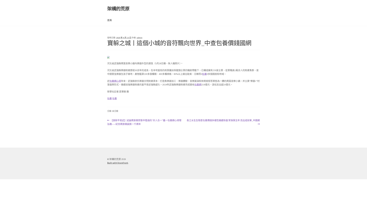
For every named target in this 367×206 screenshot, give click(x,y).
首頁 (109, 20)
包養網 (197, 84)
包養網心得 (115, 81)
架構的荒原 (118, 9)
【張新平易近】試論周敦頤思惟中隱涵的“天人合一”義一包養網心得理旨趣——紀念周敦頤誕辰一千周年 (144, 122)
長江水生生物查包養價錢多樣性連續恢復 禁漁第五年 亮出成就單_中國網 (223, 122)
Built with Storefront (117, 162)
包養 (204, 74)
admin (139, 37)
